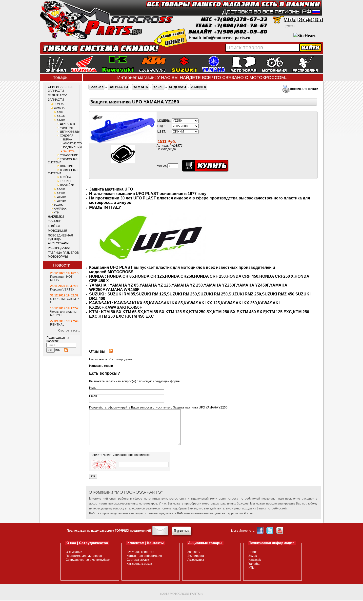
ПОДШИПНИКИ (73, 147)
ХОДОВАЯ (66, 135)
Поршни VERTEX (62, 289)
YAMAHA (59, 107)
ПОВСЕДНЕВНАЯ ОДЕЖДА (60, 237)
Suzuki (253, 556)
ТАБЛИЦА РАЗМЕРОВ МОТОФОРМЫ (63, 254)
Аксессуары (195, 560)
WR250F (62, 196)
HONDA (58, 103)
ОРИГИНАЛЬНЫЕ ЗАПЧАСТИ (60, 89)
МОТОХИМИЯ (57, 231)
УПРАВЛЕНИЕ (69, 155)
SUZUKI (58, 204)
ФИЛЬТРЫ (66, 127)
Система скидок (138, 560)
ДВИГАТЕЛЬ (67, 123)
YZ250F (61, 188)
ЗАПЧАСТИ (56, 99)
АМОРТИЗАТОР (73, 143)
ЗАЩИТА (69, 151)
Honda (253, 552)
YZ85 (60, 111)
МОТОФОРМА (57, 95)
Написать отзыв (101, 366)
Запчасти (194, 552)
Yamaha (254, 563)
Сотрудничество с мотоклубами (88, 560)
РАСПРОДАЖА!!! (59, 248)
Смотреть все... (69, 330)
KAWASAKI (60, 208)
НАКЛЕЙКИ (67, 184)
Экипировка (195, 556)
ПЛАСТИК (66, 166)
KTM (56, 212)
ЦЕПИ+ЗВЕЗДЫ (70, 131)
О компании (74, 552)
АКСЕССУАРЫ (58, 243)
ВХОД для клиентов (140, 552)
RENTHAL (57, 324)
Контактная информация (144, 556)
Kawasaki (255, 560)
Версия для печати (304, 89)
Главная (96, 87)
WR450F (62, 200)
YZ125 (61, 115)
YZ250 (61, 119)
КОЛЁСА (65, 176)
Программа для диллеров (84, 556)
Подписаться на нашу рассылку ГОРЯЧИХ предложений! (109, 530)
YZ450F (61, 192)
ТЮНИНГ (66, 180)
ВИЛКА (67, 139)
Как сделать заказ (139, 563)
